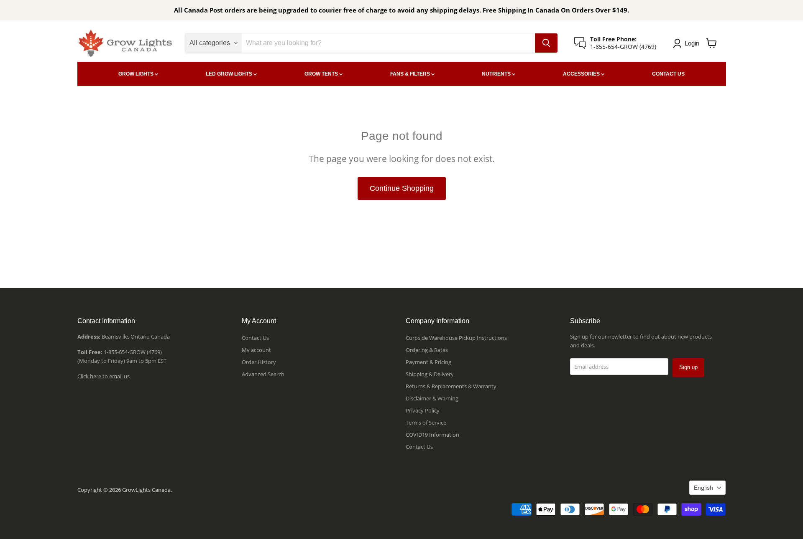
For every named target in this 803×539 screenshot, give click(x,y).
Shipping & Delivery (430, 374)
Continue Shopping (402, 188)
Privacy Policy (423, 410)
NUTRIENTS (497, 74)
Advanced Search (263, 374)
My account (256, 350)
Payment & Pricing (428, 362)
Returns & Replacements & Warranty (451, 386)
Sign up (688, 367)
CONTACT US (668, 74)
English (703, 487)
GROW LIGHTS (136, 74)
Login (692, 43)
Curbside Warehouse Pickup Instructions (456, 338)
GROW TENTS (321, 74)
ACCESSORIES (582, 74)
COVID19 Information (432, 434)
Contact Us (255, 338)
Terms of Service (426, 422)
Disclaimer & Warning (432, 398)
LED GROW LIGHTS (229, 74)
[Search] (546, 43)
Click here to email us (103, 376)
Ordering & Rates (427, 350)
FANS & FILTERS (410, 74)
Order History (259, 362)
